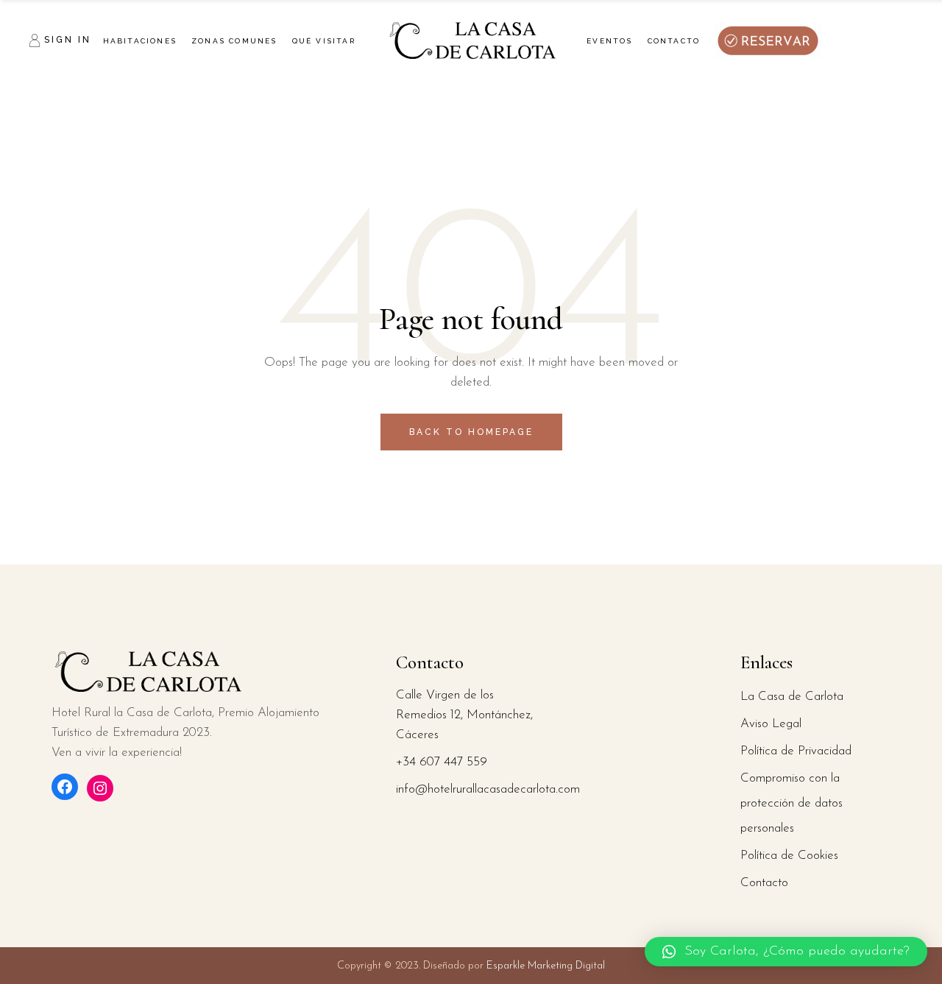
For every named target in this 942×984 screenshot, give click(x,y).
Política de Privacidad (795, 751)
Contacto (764, 883)
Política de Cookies (789, 855)
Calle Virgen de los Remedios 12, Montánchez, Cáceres (464, 715)
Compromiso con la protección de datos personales (791, 803)
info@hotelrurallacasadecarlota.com (488, 789)
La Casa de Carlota (791, 696)
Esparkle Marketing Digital (544, 965)
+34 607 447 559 (441, 762)
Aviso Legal (770, 724)
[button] (786, 951)
